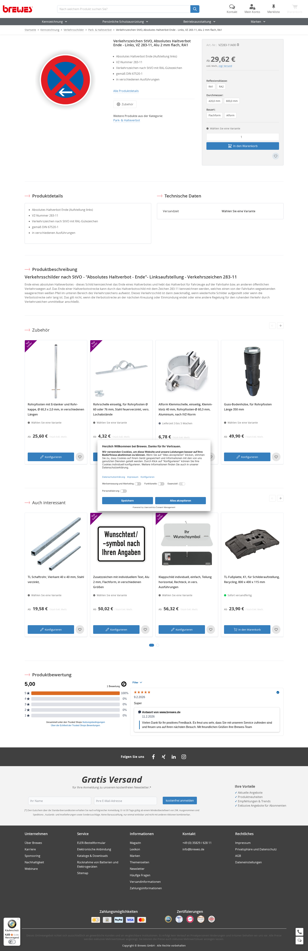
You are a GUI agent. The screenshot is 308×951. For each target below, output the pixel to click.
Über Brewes (33, 843)
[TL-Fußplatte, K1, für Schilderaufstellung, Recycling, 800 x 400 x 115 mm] (252, 544)
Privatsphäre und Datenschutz (256, 849)
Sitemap (82, 873)
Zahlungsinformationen (146, 888)
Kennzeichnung (52, 22)
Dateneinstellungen (248, 862)
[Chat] (299, 940)
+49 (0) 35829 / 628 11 (197, 843)
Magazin (135, 843)
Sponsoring (32, 856)
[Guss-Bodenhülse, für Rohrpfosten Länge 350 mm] (252, 371)
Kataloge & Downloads (92, 856)
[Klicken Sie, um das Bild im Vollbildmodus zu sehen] (65, 80)
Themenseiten (139, 862)
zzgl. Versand (225, 65)
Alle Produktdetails (126, 91)
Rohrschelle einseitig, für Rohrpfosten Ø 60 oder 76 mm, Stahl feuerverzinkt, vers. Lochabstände (121, 409)
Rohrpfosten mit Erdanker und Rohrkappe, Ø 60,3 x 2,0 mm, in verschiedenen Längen (56, 409)
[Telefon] (299, 932)
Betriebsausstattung (197, 22)
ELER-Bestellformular (91, 843)
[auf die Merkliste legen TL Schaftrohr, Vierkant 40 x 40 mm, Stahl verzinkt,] (80, 629)
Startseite (30, 30)
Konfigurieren (53, 457)
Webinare (31, 869)
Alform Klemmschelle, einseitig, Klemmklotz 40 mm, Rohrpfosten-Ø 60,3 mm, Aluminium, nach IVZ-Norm (185, 409)
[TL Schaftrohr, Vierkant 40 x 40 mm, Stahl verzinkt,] (56, 544)
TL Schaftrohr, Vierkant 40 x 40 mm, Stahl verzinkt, (56, 579)
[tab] (151, 645)
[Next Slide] (280, 325)
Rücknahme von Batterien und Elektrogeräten (97, 864)
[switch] (12, 942)
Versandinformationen (145, 882)
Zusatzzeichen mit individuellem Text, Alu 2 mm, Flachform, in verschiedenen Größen (121, 582)
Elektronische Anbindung (94, 849)
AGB (238, 856)
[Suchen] (194, 9)
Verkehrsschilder (74, 30)
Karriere (30, 849)
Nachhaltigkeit (34, 862)
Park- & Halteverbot (100, 30)
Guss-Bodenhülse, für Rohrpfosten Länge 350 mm (248, 406)
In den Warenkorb (249, 629)
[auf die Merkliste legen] (275, 156)
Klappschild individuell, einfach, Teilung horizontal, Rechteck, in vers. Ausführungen (185, 582)
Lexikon (135, 849)
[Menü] (18, 920)
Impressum (243, 843)
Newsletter (137, 869)
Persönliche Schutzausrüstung (123, 22)
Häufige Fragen (140, 875)
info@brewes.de (193, 849)
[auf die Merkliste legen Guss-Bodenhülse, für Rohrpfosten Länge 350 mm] (276, 457)
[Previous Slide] (272, 325)
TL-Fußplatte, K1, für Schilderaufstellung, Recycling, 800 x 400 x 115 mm (252, 579)
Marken (256, 22)
